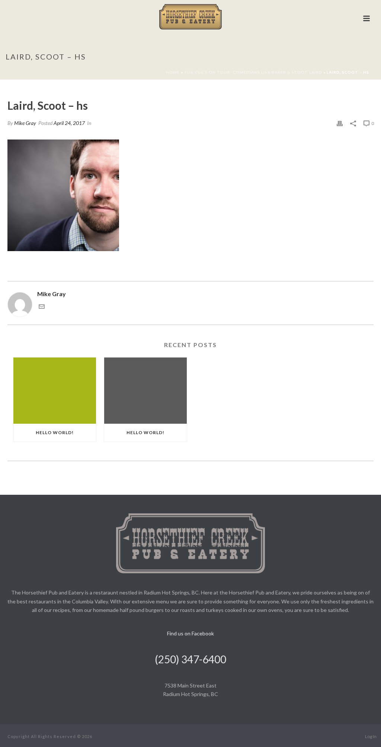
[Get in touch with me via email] (42, 307)
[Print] (340, 123)
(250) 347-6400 (190, 659)
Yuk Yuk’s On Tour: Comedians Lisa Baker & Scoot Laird (253, 72)
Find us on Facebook (190, 633)
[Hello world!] (54, 391)
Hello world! (55, 432)
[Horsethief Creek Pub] (190, 16)
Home (173, 72)
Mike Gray (25, 123)
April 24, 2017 (69, 123)
